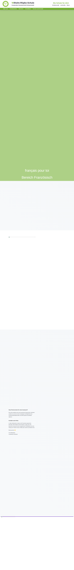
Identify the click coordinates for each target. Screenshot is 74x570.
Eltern (68, 5)
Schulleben (28, 8)
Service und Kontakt (38, 8)
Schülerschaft (55, 5)
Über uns (5, 8)
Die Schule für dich (61, 3)
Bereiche (21, 8)
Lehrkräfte (63, 5)
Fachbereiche (13, 8)
